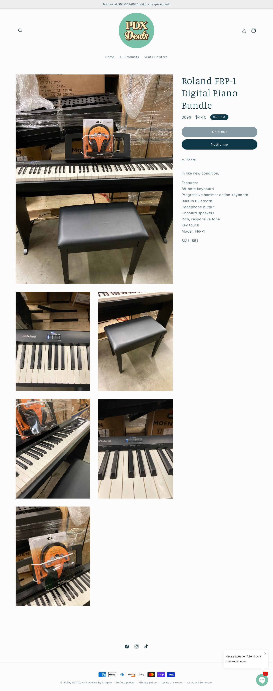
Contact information (200, 682)
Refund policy (125, 682)
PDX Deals (78, 682)
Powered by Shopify (99, 682)
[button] (20, 30)
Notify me (219, 144)
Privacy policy (147, 682)
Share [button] (191, 160)
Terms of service (172, 682)
